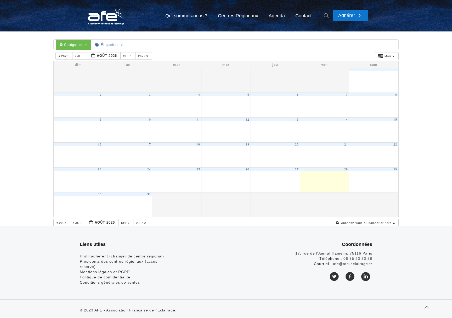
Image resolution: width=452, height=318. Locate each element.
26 (247, 169)
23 (99, 169)
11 (198, 119)
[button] (364, 222)
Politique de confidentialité (105, 277)
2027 (142, 56)
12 (247, 119)
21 (346, 144)
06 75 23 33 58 (357, 258)
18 (198, 144)
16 (99, 144)
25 (198, 169)
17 (149, 144)
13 (297, 119)
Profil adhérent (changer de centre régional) (122, 256)
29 (395, 169)
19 (247, 144)
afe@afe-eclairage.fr (352, 264)
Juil (81, 56)
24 (149, 169)
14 (346, 119)
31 (149, 194)
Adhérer (347, 15)
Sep (127, 56)
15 (395, 119)
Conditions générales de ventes (110, 282)
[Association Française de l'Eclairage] (106, 13)
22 (395, 144)
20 (297, 144)
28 (346, 169)
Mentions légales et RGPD (105, 272)
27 (297, 169)
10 (149, 119)
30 (99, 194)
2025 (65, 56)
